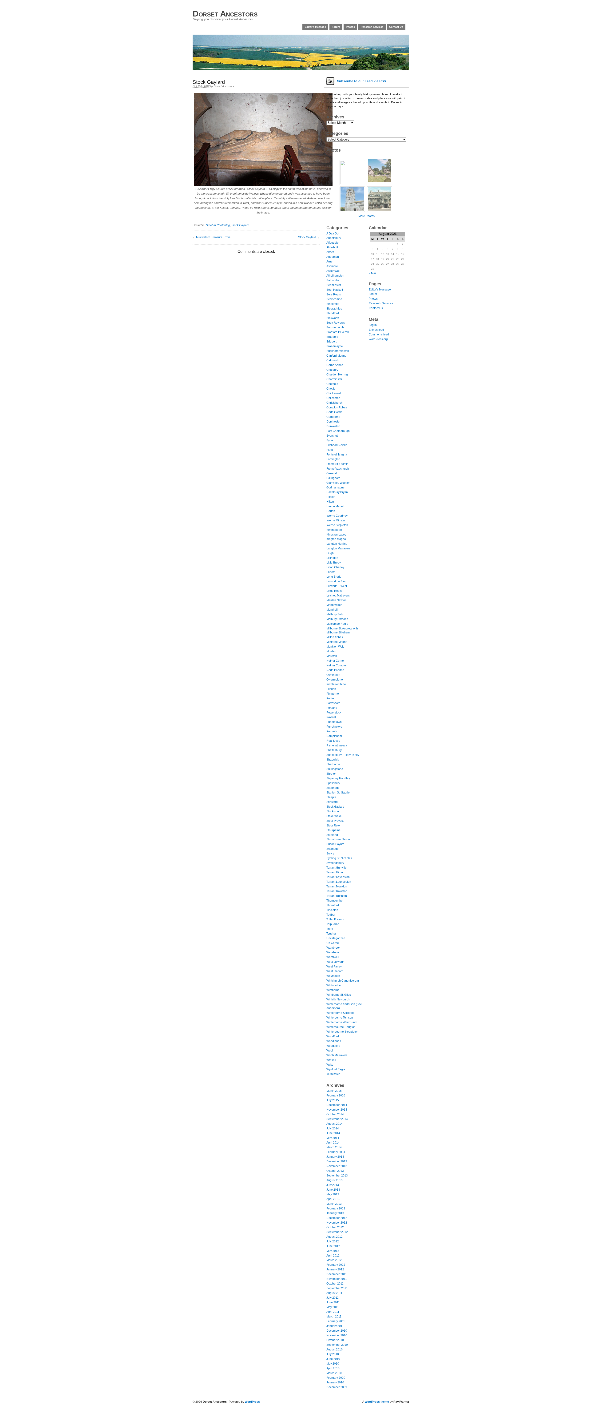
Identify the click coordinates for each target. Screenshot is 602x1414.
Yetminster (333, 1074)
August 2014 (334, 1123)
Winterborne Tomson (339, 1017)
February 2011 (335, 1321)
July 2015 (332, 1100)
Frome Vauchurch (337, 468)
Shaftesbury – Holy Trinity (342, 755)
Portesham (333, 703)
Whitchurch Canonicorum (342, 980)
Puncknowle (334, 726)
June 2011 (333, 1302)
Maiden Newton (336, 600)
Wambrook (333, 947)
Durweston (333, 426)
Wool (329, 1050)
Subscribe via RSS (361, 81)
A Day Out (332, 233)
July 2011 (332, 1297)
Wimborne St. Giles (338, 994)
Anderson (332, 256)
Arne (329, 261)
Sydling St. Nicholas (339, 858)
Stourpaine (333, 830)
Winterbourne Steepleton (342, 1031)
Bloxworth (332, 318)
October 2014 (335, 1114)
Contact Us (396, 26)
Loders (330, 572)
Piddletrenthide (336, 684)
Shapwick (332, 759)
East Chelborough (338, 431)
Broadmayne (334, 346)
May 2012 (332, 1251)
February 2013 (335, 1208)
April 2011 (332, 1311)
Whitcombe (333, 985)
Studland (332, 835)
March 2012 (334, 1260)
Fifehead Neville (336, 445)
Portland (331, 707)
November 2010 (336, 1335)
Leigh (330, 553)
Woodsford (333, 1045)
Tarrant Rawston (336, 891)
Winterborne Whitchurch (341, 1022)
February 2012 (335, 1264)
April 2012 (333, 1255)
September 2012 (337, 1232)
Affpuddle (332, 242)
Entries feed (376, 329)
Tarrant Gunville (336, 867)
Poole (330, 698)
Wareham (332, 952)
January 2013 (335, 1213)
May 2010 (332, 1363)
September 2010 (337, 1344)
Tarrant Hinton (335, 872)
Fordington (333, 459)
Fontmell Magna (336, 454)
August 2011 (334, 1293)
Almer (330, 252)
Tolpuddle (332, 924)
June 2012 (333, 1246)
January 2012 (335, 1269)
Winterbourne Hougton (341, 1027)
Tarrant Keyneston (338, 877)
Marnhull (332, 609)
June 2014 (333, 1133)
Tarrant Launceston (338, 881)
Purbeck (331, 731)
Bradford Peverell (337, 332)
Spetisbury (333, 783)
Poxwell (331, 717)
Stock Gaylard (240, 225)
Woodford (332, 1036)
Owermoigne (334, 679)
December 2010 (336, 1330)
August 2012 (334, 1236)
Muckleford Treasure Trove (213, 237)
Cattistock (332, 360)
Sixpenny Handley (338, 778)
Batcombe (332, 280)
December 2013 (336, 1161)
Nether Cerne (335, 660)
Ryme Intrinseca (336, 745)
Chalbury (332, 369)
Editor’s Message (315, 26)
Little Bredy (333, 562)
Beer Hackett (334, 289)
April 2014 (333, 1142)
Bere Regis (333, 294)
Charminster (334, 379)
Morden (331, 651)
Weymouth (333, 976)
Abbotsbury (333, 238)
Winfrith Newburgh (338, 999)
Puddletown (334, 722)
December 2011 (336, 1274)
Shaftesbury (334, 750)
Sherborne (333, 764)
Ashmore (332, 266)
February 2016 (335, 1095)
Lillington (332, 558)
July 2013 (332, 1185)
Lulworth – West (336, 586)
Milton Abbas (334, 637)
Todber (330, 914)
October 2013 (335, 1170)
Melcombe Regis (337, 623)
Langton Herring (336, 543)
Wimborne (333, 990)
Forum (336, 26)
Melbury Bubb (335, 614)
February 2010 (335, 1377)
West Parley (334, 966)
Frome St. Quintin (337, 464)
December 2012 (336, 1218)
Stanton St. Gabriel (338, 792)
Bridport (331, 341)
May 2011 (332, 1307)
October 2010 (335, 1340)
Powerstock (333, 712)
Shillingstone (334, 769)
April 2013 (333, 1199)
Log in (373, 325)
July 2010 (332, 1354)
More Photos (366, 216)
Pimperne (332, 693)
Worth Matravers (336, 1055)
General (331, 473)
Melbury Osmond (337, 619)
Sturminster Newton (339, 839)
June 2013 (333, 1189)
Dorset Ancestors (225, 13)
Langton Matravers (338, 548)
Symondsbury (335, 863)
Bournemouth (335, 327)
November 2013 (336, 1166)
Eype (329, 440)
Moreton (331, 656)
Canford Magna (336, 355)
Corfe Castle (334, 412)
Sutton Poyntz (335, 844)
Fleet (329, 449)
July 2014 (332, 1128)
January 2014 (335, 1156)
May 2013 (332, 1194)
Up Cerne (332, 943)
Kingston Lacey (336, 534)
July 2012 (332, 1241)
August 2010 (334, 1349)
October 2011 (335, 1283)
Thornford (332, 905)
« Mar (372, 273)
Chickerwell (333, 393)
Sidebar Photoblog (218, 225)
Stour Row (333, 825)
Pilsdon (331, 689)
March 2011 (333, 1316)
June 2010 (333, 1359)
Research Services (372, 26)
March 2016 (334, 1090)
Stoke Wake (334, 816)
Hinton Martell (335, 506)
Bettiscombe (334, 299)
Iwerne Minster (335, 520)
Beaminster (333, 285)
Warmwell (332, 957)
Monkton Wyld (335, 646)
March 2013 (334, 1203)
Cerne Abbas (334, 365)
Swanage (332, 848)
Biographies (334, 308)
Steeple (331, 797)
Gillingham (333, 478)
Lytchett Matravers (338, 595)
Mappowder (334, 605)
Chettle (331, 388)
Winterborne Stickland (340, 1013)
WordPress (252, 1401)
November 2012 (336, 1222)
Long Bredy (333, 576)
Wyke (329, 1064)
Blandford (332, 313)
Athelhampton (335, 275)
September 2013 (337, 1175)
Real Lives (333, 740)
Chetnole (332, 384)
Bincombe (332, 304)
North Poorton (335, 670)
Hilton (330, 501)
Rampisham (334, 736)
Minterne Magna (336, 642)
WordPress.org (378, 339)
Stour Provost (335, 820)
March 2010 (334, 1373)
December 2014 (336, 1105)
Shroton (331, 773)
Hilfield (330, 497)
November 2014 (336, 1109)
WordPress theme (377, 1401)
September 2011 (337, 1288)
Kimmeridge (334, 530)
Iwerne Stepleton (337, 525)
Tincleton (332, 910)
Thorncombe (334, 900)
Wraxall (331, 1060)
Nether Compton (337, 665)
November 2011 (336, 1279)
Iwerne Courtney (337, 515)
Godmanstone (335, 487)
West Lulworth (335, 961)
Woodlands (333, 1041)
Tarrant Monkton (336, 886)
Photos (350, 26)
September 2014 (337, 1119)
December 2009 (336, 1387)
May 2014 (332, 1138)
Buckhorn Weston (337, 351)
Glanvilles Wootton (338, 482)
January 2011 (335, 1326)
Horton (330, 511)
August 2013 (334, 1180)
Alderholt (332, 247)
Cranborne (333, 417)
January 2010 (335, 1382)
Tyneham (332, 933)
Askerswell (333, 271)
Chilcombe (333, 398)
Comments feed (379, 334)
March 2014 (334, 1147)
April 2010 (333, 1368)
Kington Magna (336, 539)
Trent (329, 929)
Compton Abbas (336, 407)
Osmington (333, 675)
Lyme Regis (334, 590)
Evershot (332, 435)
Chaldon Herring (337, 374)
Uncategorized (335, 938)
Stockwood (333, 811)
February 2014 (335, 1152)
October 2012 (335, 1227)
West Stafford (334, 971)
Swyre (330, 853)
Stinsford (332, 802)
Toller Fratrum (335, 919)
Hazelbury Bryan (337, 492)
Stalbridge (333, 788)
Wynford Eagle (335, 1069)
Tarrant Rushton (336, 896)
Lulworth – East (336, 581)
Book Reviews (335, 322)
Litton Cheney (335, 567)
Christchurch (334, 402)
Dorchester (333, 421)
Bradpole (332, 336)
